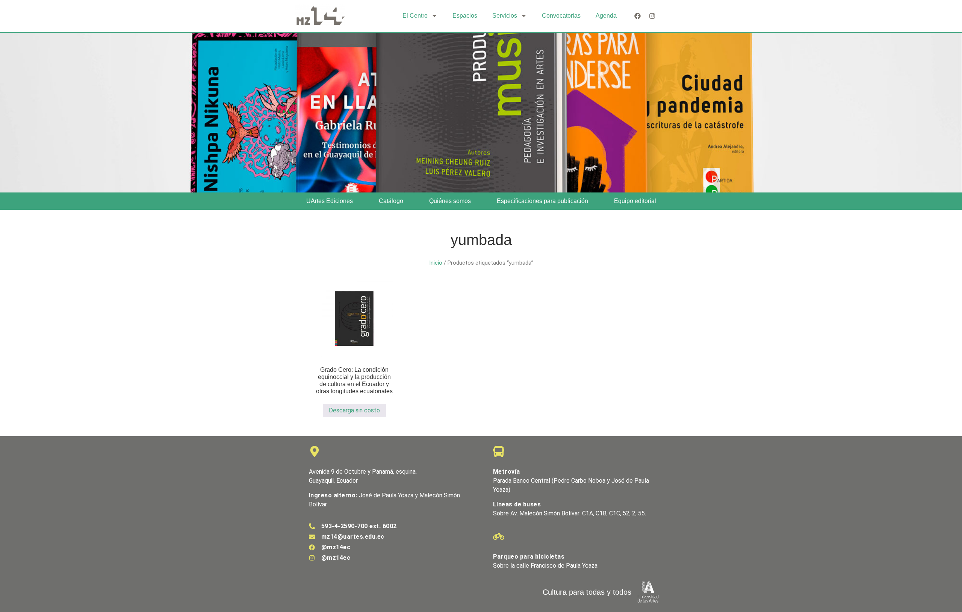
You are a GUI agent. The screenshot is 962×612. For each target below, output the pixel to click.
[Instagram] (652, 16)
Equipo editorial (635, 201)
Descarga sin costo (354, 410)
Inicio (435, 262)
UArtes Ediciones (329, 201)
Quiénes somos (450, 201)
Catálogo (391, 201)
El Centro (415, 15)
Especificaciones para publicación (542, 201)
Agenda (606, 15)
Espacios (464, 15)
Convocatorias (561, 15)
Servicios (504, 15)
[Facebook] (637, 16)
